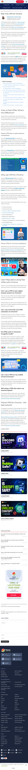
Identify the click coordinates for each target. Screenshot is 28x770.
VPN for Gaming (18, 716)
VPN (12, 4)
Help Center (17, 743)
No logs (2, 671)
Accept (13, 768)
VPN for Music (4, 716)
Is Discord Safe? (5, 450)
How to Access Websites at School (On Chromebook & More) (10, 558)
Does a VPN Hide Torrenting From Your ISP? (12, 552)
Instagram (12, 752)
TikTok (4, 755)
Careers (2, 738)
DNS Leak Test (4, 727)
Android (16, 694)
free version (10, 150)
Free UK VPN (4, 684)
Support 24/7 (4, 743)
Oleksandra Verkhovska (14, 17)
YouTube (5, 752)
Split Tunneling (18, 671)
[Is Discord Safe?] (14, 448)
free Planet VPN (10, 138)
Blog (2, 745)
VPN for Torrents (18, 718)
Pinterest (20, 752)
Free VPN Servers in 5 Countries (6, 682)
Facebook (12, 750)
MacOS (2, 706)
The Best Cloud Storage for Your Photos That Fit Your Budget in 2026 (14, 612)
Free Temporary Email (20, 731)
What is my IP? (18, 729)
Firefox (16, 700)
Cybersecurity (6, 7)
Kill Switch (17, 673)
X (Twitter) (20, 750)
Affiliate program (18, 738)
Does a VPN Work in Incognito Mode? (10, 563)
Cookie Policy (4, 765)
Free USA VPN (18, 682)
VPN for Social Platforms (6, 718)
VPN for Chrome (9, 178)
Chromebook (4, 707)
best (17, 56)
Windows (17, 704)
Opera (16, 702)
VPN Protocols (4, 676)
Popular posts (5, 530)
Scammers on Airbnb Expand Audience (10, 606)
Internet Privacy (20, 4)
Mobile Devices (4, 694)
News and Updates (17, 7)
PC (1, 704)
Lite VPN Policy (18, 741)
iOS (2, 696)
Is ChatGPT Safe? (5, 496)
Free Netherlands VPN (20, 684)
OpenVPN (3, 709)
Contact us (3, 736)
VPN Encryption (18, 674)
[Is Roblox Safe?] (14, 471)
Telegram (5, 750)
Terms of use (4, 739)
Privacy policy (4, 741)
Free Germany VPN (5, 686)
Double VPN (4, 674)
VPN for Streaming (5, 714)
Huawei (2, 698)
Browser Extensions (19, 698)
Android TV (17, 709)
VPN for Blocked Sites (20, 720)
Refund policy (18, 739)
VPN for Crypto (4, 722)
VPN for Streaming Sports (21, 714)
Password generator (5, 731)
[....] (2, 1)
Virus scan (3, 729)
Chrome (3, 700)
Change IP (3, 673)
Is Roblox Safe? (5, 473)
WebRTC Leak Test (19, 727)
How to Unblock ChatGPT (7, 518)
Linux (16, 706)
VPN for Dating (18, 722)
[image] (14, 650)
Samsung (17, 696)
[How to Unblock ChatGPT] (14, 516)
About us (17, 736)
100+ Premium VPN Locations (5, 689)
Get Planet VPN (20, 1)
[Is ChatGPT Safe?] (14, 493)
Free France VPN (18, 686)
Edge (2, 702)
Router (16, 707)
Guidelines (6, 4)
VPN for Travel (4, 720)
